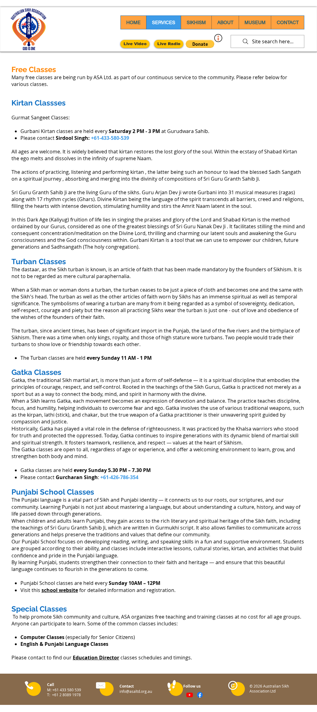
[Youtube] (189, 695)
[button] (200, 44)
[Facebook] (200, 695)
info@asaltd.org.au (135, 691)
